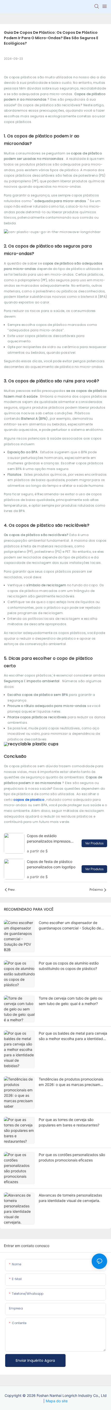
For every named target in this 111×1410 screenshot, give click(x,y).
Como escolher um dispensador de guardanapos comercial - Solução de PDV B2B (70, 925)
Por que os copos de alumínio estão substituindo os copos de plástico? (69, 966)
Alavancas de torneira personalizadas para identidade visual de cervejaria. (70, 1198)
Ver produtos (94, 843)
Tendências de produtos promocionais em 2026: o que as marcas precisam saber (71, 1082)
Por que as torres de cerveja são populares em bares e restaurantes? (69, 1122)
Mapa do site (57, 1401)
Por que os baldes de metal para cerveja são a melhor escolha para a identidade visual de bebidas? (73, 1036)
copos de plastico (29, 799)
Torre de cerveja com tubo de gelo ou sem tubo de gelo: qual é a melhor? (70, 1001)
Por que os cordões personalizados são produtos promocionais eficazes (72, 1157)
